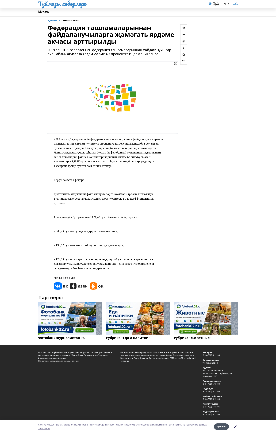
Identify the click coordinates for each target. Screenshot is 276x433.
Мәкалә (43, 11)
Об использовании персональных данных (58, 361)
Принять (221, 426)
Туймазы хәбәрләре (62, 3)
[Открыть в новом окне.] (61, 286)
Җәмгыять (53, 20)
